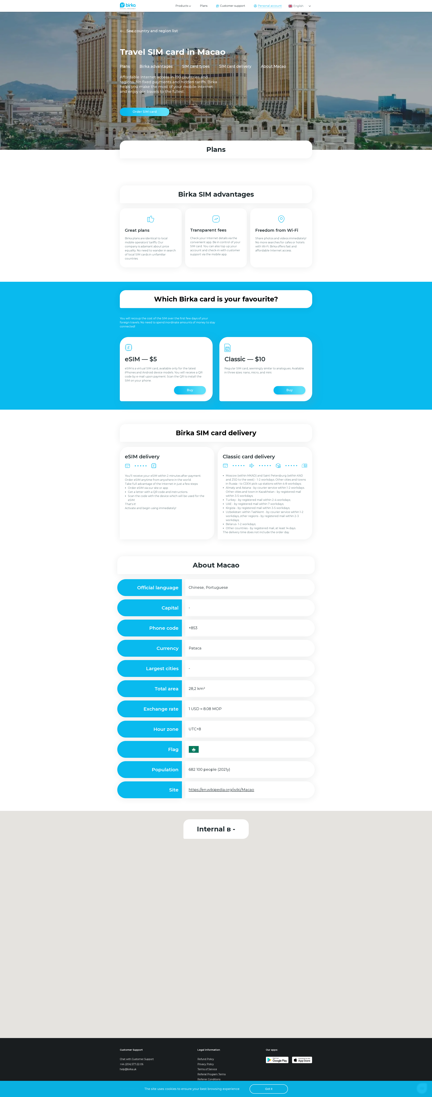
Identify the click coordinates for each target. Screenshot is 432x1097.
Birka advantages (156, 66)
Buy (190, 390)
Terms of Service (207, 1069)
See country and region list (152, 31)
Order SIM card (145, 112)
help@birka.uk (128, 1069)
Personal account (270, 5)
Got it (268, 1089)
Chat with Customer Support (137, 1059)
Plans (203, 5)
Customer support (232, 5)
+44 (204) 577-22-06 (131, 1064)
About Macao (273, 66)
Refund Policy (205, 1059)
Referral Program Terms (211, 1074)
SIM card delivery (235, 66)
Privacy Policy (205, 1064)
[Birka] (128, 5)
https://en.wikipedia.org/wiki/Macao (221, 789)
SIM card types (196, 66)
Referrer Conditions (208, 1079)
